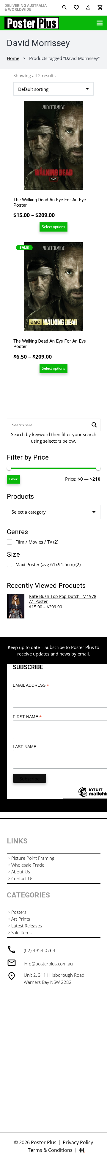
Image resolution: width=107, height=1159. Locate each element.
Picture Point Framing (32, 858)
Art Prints (20, 919)
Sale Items (21, 932)
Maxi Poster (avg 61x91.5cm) (48, 564)
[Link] (31, 23)
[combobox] (53, 512)
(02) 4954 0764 (39, 950)
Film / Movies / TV (36, 542)
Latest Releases (26, 926)
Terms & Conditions (50, 1150)
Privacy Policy (78, 1142)
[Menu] (99, 23)
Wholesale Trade (27, 865)
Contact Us (22, 878)
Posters (18, 912)
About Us (20, 872)
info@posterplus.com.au (48, 964)
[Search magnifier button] (94, 425)
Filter (13, 479)
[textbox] (29, 512)
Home (13, 58)
